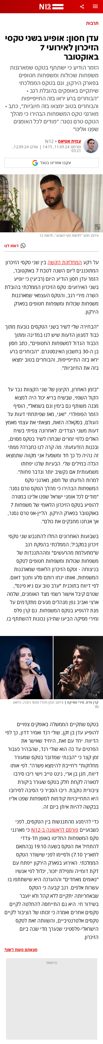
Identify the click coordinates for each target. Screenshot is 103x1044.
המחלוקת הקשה (65, 262)
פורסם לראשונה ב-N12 (54, 830)
